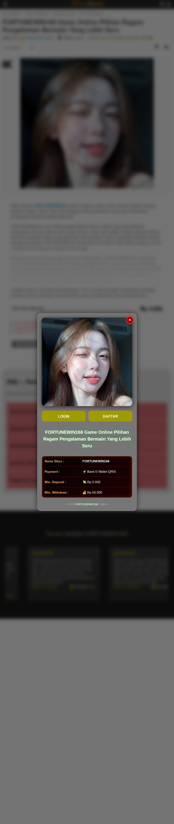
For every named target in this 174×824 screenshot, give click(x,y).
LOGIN (63, 416)
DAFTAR (110, 416)
